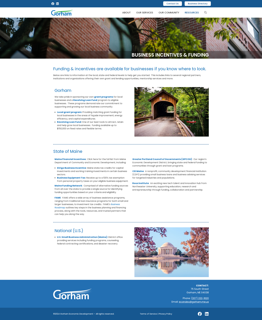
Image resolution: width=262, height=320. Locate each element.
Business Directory (198, 3)
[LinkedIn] (57, 4)
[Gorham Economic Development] (62, 12)
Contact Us (172, 3)
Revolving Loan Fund (69, 122)
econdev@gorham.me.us (194, 301)
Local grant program (69, 112)
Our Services (144, 12)
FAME (58, 197)
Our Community (169, 12)
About (126, 12)
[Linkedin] (207, 314)
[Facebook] (52, 4)
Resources (192, 12)
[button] (205, 12)
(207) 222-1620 (200, 298)
